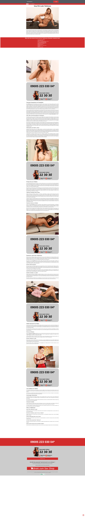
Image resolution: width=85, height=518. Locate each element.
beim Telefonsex (32, 204)
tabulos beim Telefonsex (32, 333)
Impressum (50, 472)
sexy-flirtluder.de (29, 1)
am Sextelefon (34, 260)
